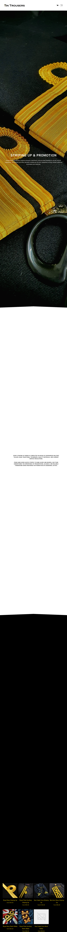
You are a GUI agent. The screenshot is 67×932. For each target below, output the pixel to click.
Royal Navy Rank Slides (10, 926)
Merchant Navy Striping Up (57, 901)
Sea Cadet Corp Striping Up (41, 901)
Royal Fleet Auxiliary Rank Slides (25, 927)
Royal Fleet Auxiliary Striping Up (25, 901)
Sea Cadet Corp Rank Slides (41, 927)
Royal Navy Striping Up (10, 900)
